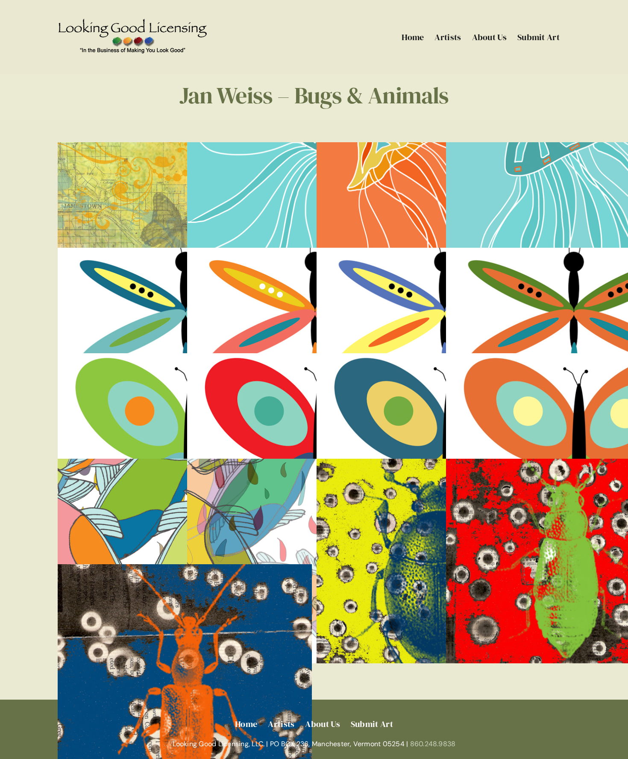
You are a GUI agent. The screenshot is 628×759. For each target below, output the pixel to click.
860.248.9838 (433, 743)
